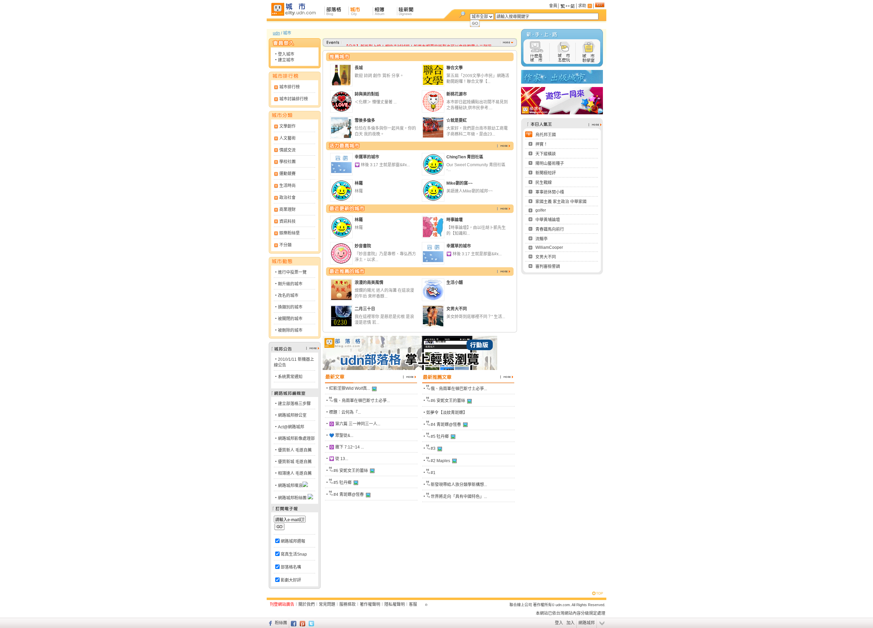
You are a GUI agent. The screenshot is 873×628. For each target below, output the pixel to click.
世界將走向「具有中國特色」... (459, 496)
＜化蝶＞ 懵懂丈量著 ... (376, 102)
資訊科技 (287, 221)
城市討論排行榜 (293, 99)
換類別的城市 (290, 307)
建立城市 (286, 60)
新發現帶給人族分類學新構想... (459, 484)
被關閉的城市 (290, 318)
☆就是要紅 (456, 120)
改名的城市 (288, 295)
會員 (553, 5)
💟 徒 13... (338, 458)
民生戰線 (543, 182)
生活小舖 (454, 282)
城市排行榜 (289, 87)
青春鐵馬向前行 (549, 229)
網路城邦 (586, 622)
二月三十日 (365, 308)
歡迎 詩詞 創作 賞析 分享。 (379, 75)
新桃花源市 (456, 94)
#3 (433, 448)
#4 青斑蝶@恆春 (349, 494)
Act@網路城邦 (291, 427)
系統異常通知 (290, 376)
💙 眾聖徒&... (341, 435)
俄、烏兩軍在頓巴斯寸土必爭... (362, 400)
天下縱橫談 (545, 154)
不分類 (285, 245)
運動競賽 (287, 173)
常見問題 (327, 604)
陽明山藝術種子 (549, 163)
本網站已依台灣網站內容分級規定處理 (570, 613)
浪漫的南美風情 (369, 282)
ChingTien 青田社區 (464, 157)
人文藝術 (287, 138)
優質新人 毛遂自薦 (295, 450)
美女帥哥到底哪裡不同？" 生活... (475, 316)
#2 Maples (440, 460)
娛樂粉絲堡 (289, 233)
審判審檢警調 (547, 266)
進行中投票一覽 (292, 272)
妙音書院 (363, 246)
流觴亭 (541, 239)
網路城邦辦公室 (292, 415)
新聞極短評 (545, 173)
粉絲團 (281, 622)
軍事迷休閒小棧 (549, 192)
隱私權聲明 (394, 604)
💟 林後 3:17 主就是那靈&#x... (382, 164)
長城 (359, 68)
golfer (540, 210)
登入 (559, 622)
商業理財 (287, 209)
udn (276, 33)
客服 (413, 604)
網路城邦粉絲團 (292, 498)
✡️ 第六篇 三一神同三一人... (354, 424)
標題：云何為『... (345, 412)
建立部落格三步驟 (294, 403)
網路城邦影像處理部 (296, 438)
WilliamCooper (549, 247)
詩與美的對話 (367, 94)
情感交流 (287, 150)
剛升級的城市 (290, 284)
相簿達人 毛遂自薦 (295, 473)
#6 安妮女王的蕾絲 (351, 470)
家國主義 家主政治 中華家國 (561, 201)
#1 (433, 472)
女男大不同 (456, 308)
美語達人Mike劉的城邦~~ (469, 191)
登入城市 (286, 54)
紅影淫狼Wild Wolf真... (349, 388)
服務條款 (347, 604)
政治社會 (287, 197)
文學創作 (287, 126)
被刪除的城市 (290, 330)
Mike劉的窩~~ (459, 183)
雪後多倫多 (365, 120)
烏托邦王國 (545, 134)
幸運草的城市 (367, 157)
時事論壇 (454, 219)
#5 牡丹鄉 (343, 482)
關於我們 (306, 604)
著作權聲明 (370, 604)
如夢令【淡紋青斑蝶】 (446, 412)
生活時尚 (287, 185)
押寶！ (541, 144)
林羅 (359, 183)
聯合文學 (454, 68)
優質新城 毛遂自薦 (295, 461)
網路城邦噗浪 (290, 485)
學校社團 (287, 161)
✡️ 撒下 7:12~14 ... (346, 447)
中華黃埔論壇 (547, 219)
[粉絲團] (269, 623)
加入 (570, 622)
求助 (582, 5)
